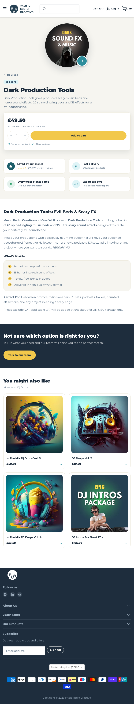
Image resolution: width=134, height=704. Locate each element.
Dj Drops (12, 74)
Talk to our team (19, 355)
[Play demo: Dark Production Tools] (82, 61)
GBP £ (97, 8)
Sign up (55, 649)
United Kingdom (65, 667)
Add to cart (78, 135)
